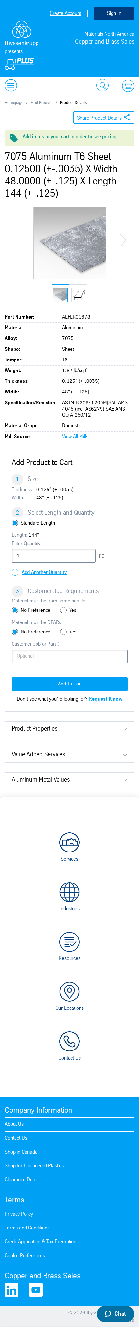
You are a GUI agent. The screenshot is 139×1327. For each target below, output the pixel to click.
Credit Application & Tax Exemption (40, 1241)
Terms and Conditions (27, 1228)
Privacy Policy (19, 1214)
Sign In (114, 13)
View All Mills (75, 436)
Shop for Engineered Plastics (34, 1166)
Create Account (65, 13)
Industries (69, 908)
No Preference (35, 610)
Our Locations (69, 1008)
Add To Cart (70, 684)
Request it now (106, 699)
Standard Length (38, 523)
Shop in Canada (21, 1152)
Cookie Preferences (25, 1255)
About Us (14, 1124)
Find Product (42, 103)
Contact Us (70, 1058)
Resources (69, 958)
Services (69, 859)
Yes (72, 610)
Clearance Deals (21, 1179)
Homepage (14, 103)
